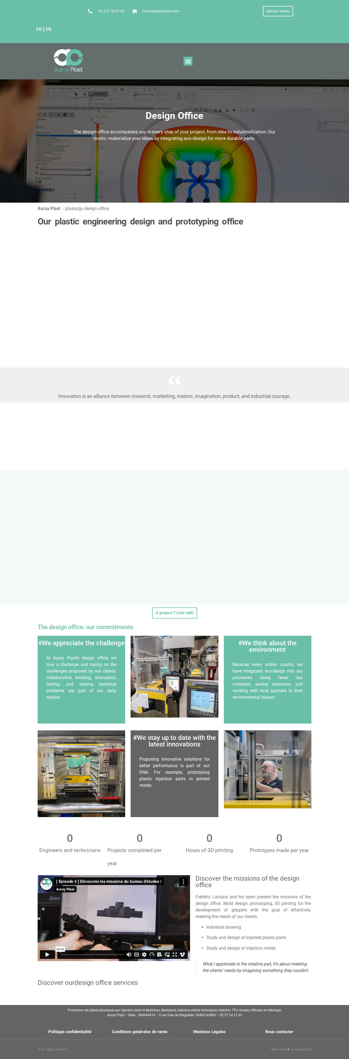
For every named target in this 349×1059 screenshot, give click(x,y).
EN (48, 29)
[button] (187, 61)
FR (38, 29)
